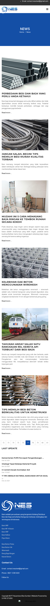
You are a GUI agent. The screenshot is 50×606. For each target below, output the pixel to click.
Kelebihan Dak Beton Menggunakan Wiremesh (19, 283)
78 (33, 443)
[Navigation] (47, 9)
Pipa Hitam (6, 538)
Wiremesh (5, 550)
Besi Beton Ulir (7, 547)
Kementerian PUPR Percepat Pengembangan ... (23, 458)
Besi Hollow (6, 535)
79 (38, 443)
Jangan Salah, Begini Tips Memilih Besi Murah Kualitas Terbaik (22, 157)
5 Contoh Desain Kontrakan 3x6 (16, 470)
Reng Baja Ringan (8, 553)
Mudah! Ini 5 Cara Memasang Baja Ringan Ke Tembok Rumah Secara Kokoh (24, 219)
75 (18, 443)
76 (23, 443)
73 (8, 443)
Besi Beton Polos (8, 544)
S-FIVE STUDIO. (7, 598)
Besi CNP (5, 532)
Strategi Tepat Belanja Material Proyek (19, 464)
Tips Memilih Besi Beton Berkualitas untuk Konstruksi (24, 411)
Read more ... (7, 113)
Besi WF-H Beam (8, 529)
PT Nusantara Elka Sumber (21, 596)
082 (8, 573)
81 (47, 443)
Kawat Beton (6, 557)
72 (3, 443)
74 (13, 443)
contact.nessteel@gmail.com (17, 569)
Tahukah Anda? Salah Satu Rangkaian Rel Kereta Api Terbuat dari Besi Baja (21, 347)
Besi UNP (5, 525)
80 (42, 443)
